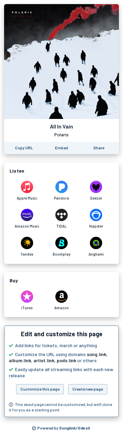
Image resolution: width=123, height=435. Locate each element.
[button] (61, 371)
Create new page (87, 388)
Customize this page (39, 388)
